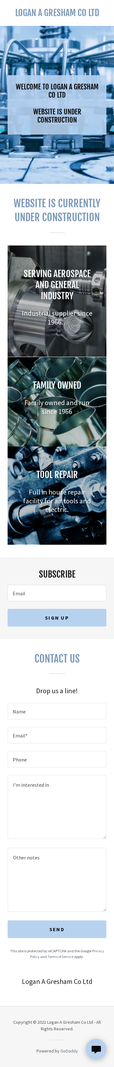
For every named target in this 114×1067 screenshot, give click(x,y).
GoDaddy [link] (69, 1051)
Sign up (57, 618)
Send (57, 929)
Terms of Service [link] (60, 956)
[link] (57, 13)
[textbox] (57, 593)
